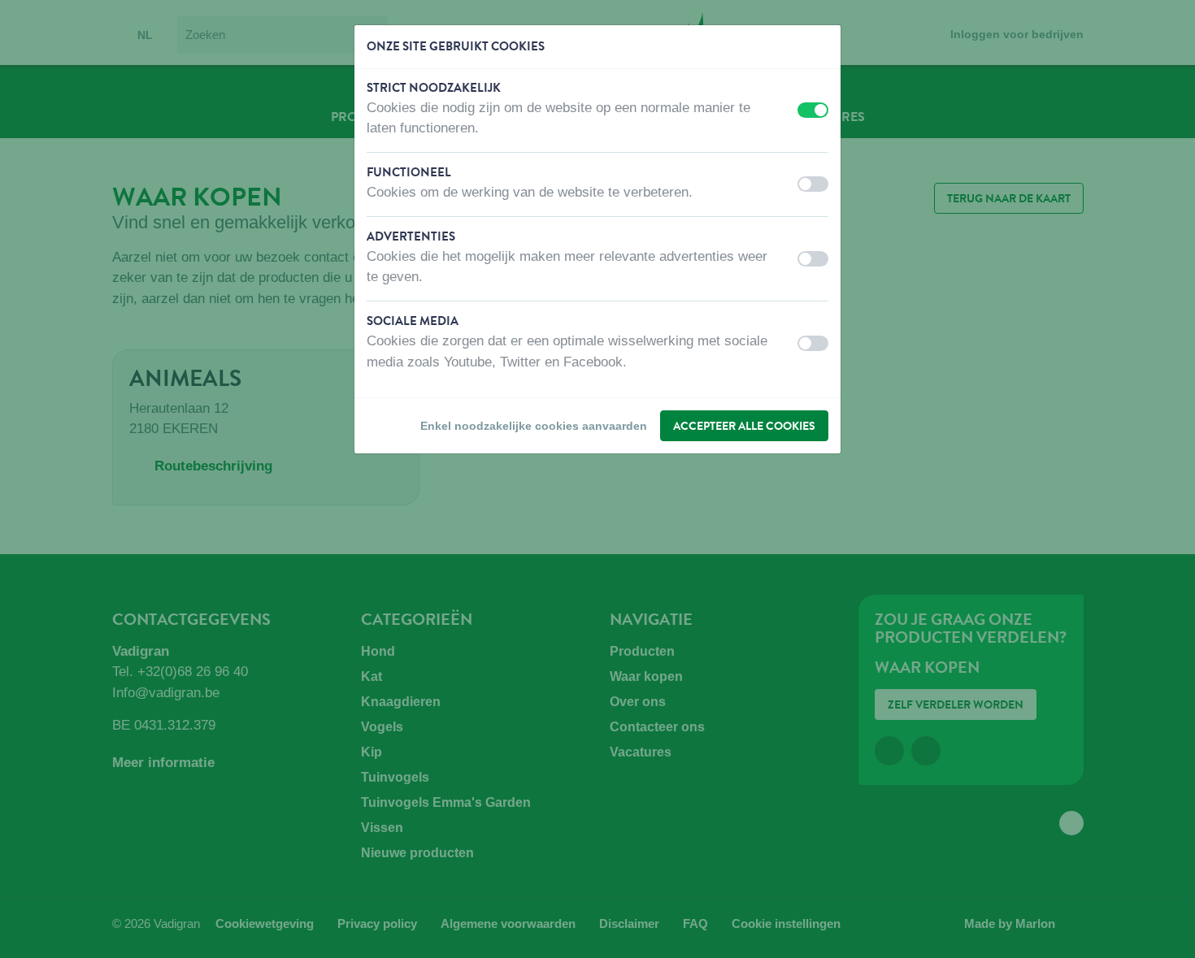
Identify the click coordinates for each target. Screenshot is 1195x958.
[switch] (812, 110)
